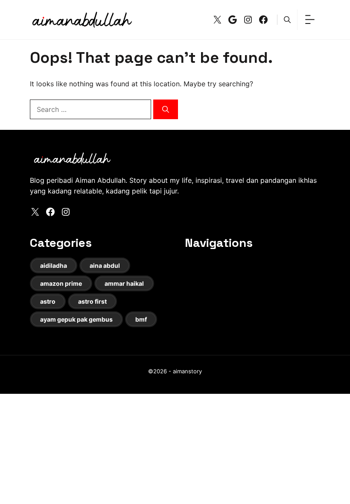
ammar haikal (124, 283)
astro (47, 301)
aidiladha (53, 265)
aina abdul (105, 265)
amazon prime (61, 283)
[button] (287, 19)
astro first (92, 301)
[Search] (165, 109)
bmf (141, 319)
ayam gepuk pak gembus (76, 319)
